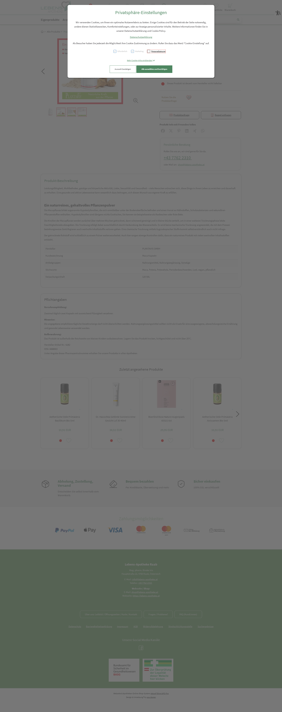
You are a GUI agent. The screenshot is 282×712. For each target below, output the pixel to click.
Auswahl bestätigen (123, 69)
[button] (141, 60)
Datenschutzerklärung (141, 37)
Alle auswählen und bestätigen (154, 69)
